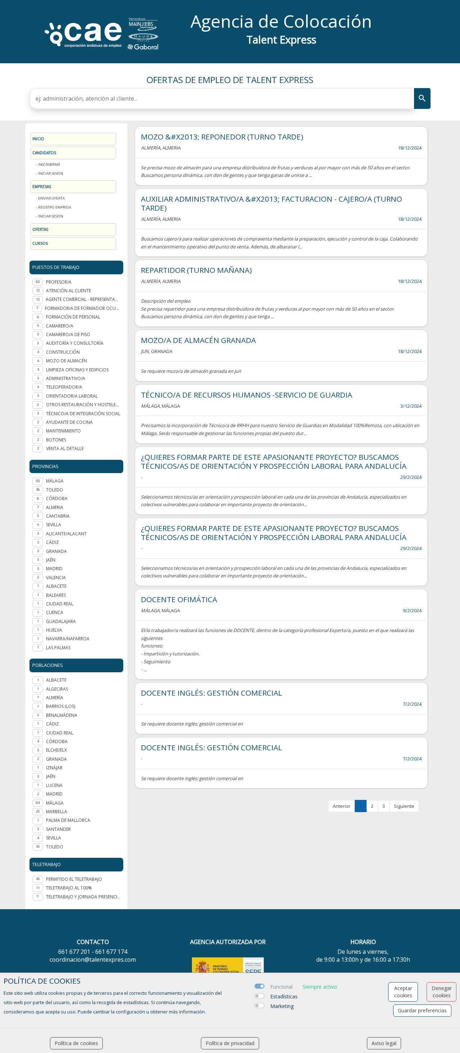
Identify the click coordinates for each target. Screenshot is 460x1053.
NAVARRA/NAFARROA (67, 639)
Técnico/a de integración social (83, 414)
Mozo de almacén (66, 361)
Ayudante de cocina (69, 422)
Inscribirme (49, 164)
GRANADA (56, 551)
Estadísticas (284, 996)
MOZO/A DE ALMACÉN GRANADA (198, 340)
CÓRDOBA (57, 498)
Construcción (63, 352)
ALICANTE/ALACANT (66, 534)
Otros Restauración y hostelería (83, 405)
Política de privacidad (230, 1043)
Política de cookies (76, 1043)
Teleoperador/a (64, 387)
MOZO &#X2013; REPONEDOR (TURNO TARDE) (222, 137)
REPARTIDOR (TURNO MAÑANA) (196, 270)
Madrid (54, 794)
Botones (56, 440)
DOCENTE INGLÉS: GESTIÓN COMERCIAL (211, 693)
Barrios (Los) (60, 706)
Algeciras (57, 689)
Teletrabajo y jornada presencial (83, 897)
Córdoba (57, 741)
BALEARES (56, 595)
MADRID (54, 569)
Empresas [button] (41, 186)
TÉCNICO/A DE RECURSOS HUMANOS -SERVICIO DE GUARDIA (246, 395)
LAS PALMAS (58, 648)
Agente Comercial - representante (83, 299)
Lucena (54, 785)
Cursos (40, 243)
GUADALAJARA (61, 621)
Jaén (50, 776)
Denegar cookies (442, 992)
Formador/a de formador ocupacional (82, 308)
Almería (54, 698)
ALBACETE (56, 586)
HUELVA (54, 630)
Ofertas (40, 229)
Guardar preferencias (422, 1010)
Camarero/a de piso (68, 334)
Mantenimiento (63, 431)
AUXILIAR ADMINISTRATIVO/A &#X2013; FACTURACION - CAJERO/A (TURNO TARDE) (271, 203)
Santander (58, 829)
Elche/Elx (56, 750)
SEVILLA (53, 525)
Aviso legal (384, 1043)
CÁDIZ (52, 542)
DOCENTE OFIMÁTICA (179, 599)
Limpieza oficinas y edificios (77, 370)
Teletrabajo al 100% (69, 888)
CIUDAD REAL (59, 604)
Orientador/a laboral (72, 396)
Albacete (56, 680)
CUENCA (54, 612)
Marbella (56, 812)
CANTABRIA (58, 516)
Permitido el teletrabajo (74, 879)
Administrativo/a (65, 378)
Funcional (281, 986)
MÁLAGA (55, 481)
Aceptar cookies (403, 992)
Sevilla (53, 838)
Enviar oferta (51, 198)
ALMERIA (54, 507)
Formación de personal (73, 317)
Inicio (38, 138)
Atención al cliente (68, 291)
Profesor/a (59, 282)
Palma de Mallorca (68, 820)
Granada (56, 759)
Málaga (55, 803)
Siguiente (404, 806)
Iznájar (54, 768)
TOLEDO (54, 490)
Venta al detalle (65, 448)
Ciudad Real (59, 733)
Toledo (54, 847)
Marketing (282, 1006)
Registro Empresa (54, 207)
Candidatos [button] (44, 152)
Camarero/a (59, 326)
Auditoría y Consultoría (75, 343)
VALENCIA (56, 577)
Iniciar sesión (50, 173)
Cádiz (52, 724)
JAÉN (50, 560)
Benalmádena (61, 715)
